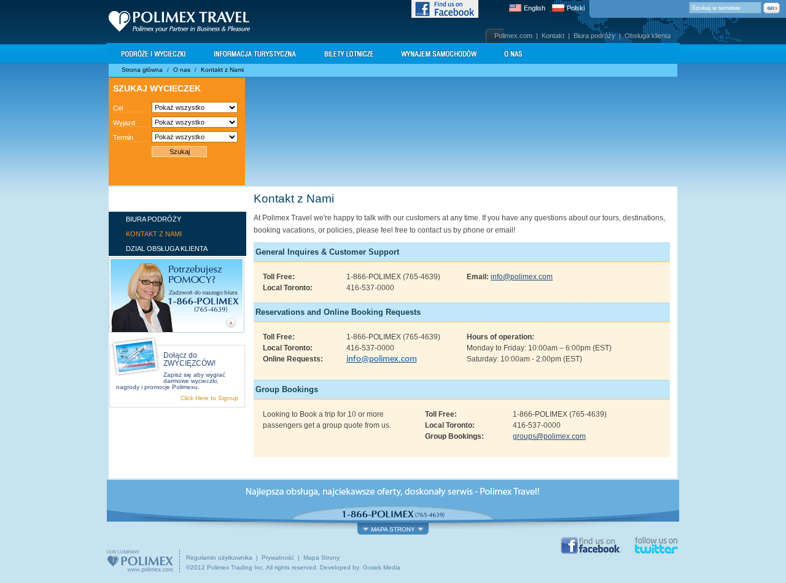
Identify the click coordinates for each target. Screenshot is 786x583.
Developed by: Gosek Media (360, 567)
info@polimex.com (522, 276)
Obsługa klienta (648, 35)
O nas (181, 69)
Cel (118, 108)
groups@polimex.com (549, 436)
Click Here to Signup (209, 398)
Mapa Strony (321, 557)
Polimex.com (513, 35)
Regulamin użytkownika (219, 557)
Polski (576, 8)
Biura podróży (594, 35)
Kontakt (553, 35)
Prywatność (278, 557)
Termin (123, 137)
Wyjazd (124, 122)
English (534, 8)
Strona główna (142, 69)
